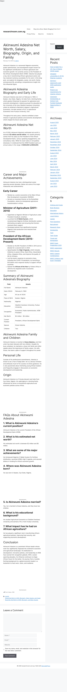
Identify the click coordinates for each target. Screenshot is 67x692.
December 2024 (55, 142)
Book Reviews (54, 208)
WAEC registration (56, 248)
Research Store (55, 227)
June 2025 (53, 128)
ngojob (7, 596)
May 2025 (53, 131)
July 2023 (53, 183)
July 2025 (53, 125)
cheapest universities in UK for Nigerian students (57, 76)
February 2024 (55, 170)
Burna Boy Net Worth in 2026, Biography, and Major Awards (21, 600)
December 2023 (55, 175)
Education (53, 210)
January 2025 (54, 139)
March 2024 (54, 167)
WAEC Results (54, 251)
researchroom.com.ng (14, 31)
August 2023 (54, 181)
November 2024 (55, 145)
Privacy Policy (31, 34)
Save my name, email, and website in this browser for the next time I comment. (22, 649)
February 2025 (55, 136)
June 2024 (53, 158)
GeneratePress (45, 666)
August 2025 (54, 122)
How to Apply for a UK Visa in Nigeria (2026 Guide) (56, 69)
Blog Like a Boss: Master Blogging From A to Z (47, 29)
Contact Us (50, 34)
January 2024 (54, 172)
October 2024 (54, 147)
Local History (54, 216)
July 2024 (53, 156)
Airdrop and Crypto (56, 205)
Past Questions (55, 222)
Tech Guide (54, 235)
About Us (41, 34)
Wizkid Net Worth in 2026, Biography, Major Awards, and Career (23, 598)
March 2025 (54, 133)
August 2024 (54, 153)
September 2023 (55, 178)
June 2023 (53, 186)
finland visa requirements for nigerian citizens (55, 92)
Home (28, 29)
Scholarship (54, 230)
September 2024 (55, 150)
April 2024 (53, 164)
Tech (51, 233)
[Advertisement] (33, 13)
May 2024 (53, 161)
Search (52, 44)
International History (56, 213)
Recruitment (54, 224)
